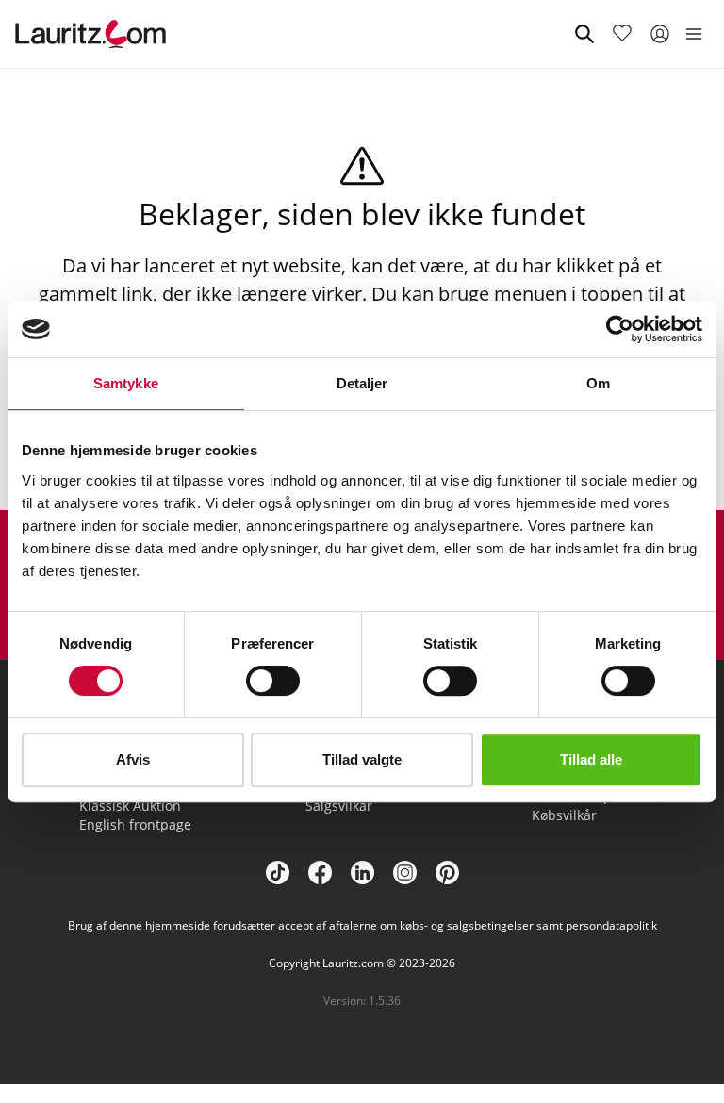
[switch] (273, 681)
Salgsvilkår (338, 806)
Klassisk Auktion (130, 806)
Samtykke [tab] (125, 383)
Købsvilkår (564, 815)
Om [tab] (598, 383)
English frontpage (135, 824)
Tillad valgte (362, 759)
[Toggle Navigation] (694, 34)
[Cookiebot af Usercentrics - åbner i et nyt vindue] (619, 329)
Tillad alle (591, 759)
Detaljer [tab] (362, 383)
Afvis (133, 759)
